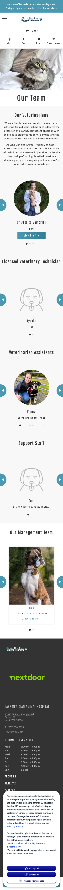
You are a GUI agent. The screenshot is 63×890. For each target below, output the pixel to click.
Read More (50, 8)
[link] (31, 19)
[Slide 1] (26, 244)
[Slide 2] (30, 243)
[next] (60, 205)
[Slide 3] (33, 243)
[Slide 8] (42, 425)
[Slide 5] (33, 425)
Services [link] (10, 783)
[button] (4, 19)
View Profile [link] (31, 235)
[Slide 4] (36, 243)
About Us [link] (10, 776)
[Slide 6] (36, 425)
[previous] (3, 205)
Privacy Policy (15, 826)
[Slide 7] (39, 425)
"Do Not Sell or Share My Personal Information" (26, 845)
